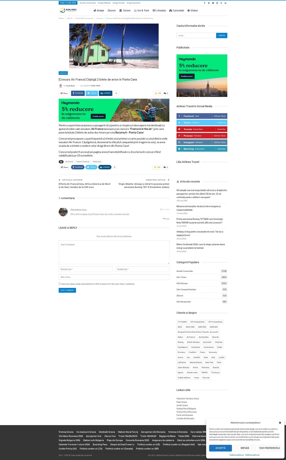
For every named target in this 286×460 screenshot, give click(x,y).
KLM (213, 357)
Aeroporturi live (93, 436)
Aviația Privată (119, 3)
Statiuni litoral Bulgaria (186, 408)
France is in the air (83, 162)
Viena (196, 378)
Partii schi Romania (185, 415)
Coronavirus (209, 347)
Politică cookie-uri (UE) (148, 444)
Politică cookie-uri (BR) (147, 448)
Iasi (188, 357)
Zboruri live (110, 436)
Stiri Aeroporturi (184, 301)
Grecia (180, 357)
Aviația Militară (104, 3)
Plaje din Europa (115, 440)
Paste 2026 (183, 436)
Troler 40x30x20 (148, 436)
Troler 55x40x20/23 (128, 436)
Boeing (181, 342)
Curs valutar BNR (199, 432)
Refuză (245, 448)
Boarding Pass (100, 444)
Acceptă (221, 448)
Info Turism (181, 277)
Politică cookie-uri (237, 455)
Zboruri (112, 10)
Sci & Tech (143, 10)
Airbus (180, 337)
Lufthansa (182, 362)
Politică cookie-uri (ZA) (91, 448)
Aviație (100, 10)
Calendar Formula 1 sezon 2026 (74, 444)
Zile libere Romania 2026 (71, 436)
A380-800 (214, 327)
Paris (219, 362)
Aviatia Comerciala (88, 3)
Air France (69, 162)
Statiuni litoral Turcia (128, 432)
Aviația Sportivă (133, 3)
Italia (206, 357)
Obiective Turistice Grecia (188, 398)
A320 (180, 327)
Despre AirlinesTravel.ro (122, 444)
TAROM (204, 373)
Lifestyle (161, 10)
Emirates (181, 352)
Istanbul (196, 357)
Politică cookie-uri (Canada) (119, 448)
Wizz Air (206, 378)
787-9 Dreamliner (215, 322)
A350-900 (202, 327)
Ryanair (216, 368)
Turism (126, 10)
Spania (180, 373)
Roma (195, 368)
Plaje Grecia (182, 402)
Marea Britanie (196, 362)
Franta (202, 352)
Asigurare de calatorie (163, 440)
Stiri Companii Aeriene (186, 289)
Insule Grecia (182, 405)
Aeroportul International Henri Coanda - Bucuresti (198, 332)
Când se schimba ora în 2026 (191, 440)
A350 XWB (190, 327)
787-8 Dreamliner (197, 322)
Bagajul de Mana (167, 436)
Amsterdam (204, 337)
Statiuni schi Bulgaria (93, 440)
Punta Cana (97, 162)
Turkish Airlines (184, 378)
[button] (280, 422)
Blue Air (215, 337)
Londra (221, 357)
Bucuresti (207, 342)
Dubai (219, 347)
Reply (167, 219)
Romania (205, 368)
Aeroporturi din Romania (153, 432)
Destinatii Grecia (107, 432)
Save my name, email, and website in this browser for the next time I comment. (98, 284)
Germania (213, 352)
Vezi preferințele (269, 448)
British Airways (193, 342)
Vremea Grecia (66, 432)
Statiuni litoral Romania (187, 412)
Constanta (195, 347)
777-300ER (182, 322)
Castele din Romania (185, 418)
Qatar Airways (183, 368)
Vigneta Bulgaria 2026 (69, 440)
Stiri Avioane (182, 283)
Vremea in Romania (178, 432)
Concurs (63, 73)
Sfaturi (194, 10)
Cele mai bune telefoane (204, 436)
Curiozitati (178, 10)
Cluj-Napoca (183, 347)
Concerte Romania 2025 (137, 440)
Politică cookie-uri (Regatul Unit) (179, 444)
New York (209, 362)
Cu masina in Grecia (86, 432)
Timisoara (215, 373)
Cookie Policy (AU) (68, 448)
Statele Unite (192, 373)
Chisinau (218, 342)
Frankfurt (192, 352)
